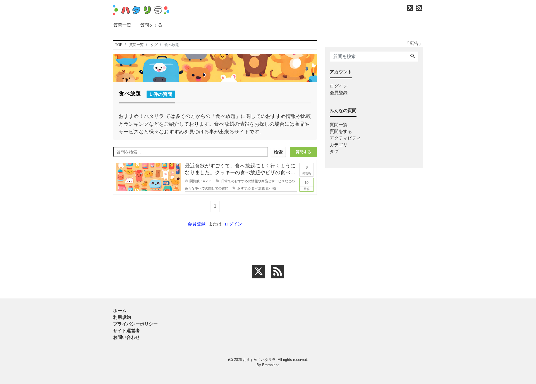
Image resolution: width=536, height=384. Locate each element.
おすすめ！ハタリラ (259, 360)
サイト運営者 (126, 330)
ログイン (233, 224)
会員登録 (196, 224)
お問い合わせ (126, 337)
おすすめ (244, 188)
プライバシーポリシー (135, 324)
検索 (278, 152)
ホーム (119, 310)
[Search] (412, 57)
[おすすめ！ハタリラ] (141, 9)
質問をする (151, 25)
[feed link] (277, 271)
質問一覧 (122, 25)
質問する (303, 152)
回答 (306, 186)
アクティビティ (345, 138)
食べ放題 (258, 188)
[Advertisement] (86, 207)
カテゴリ (339, 144)
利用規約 (122, 317)
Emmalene (270, 365)
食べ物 (271, 188)
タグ (334, 151)
